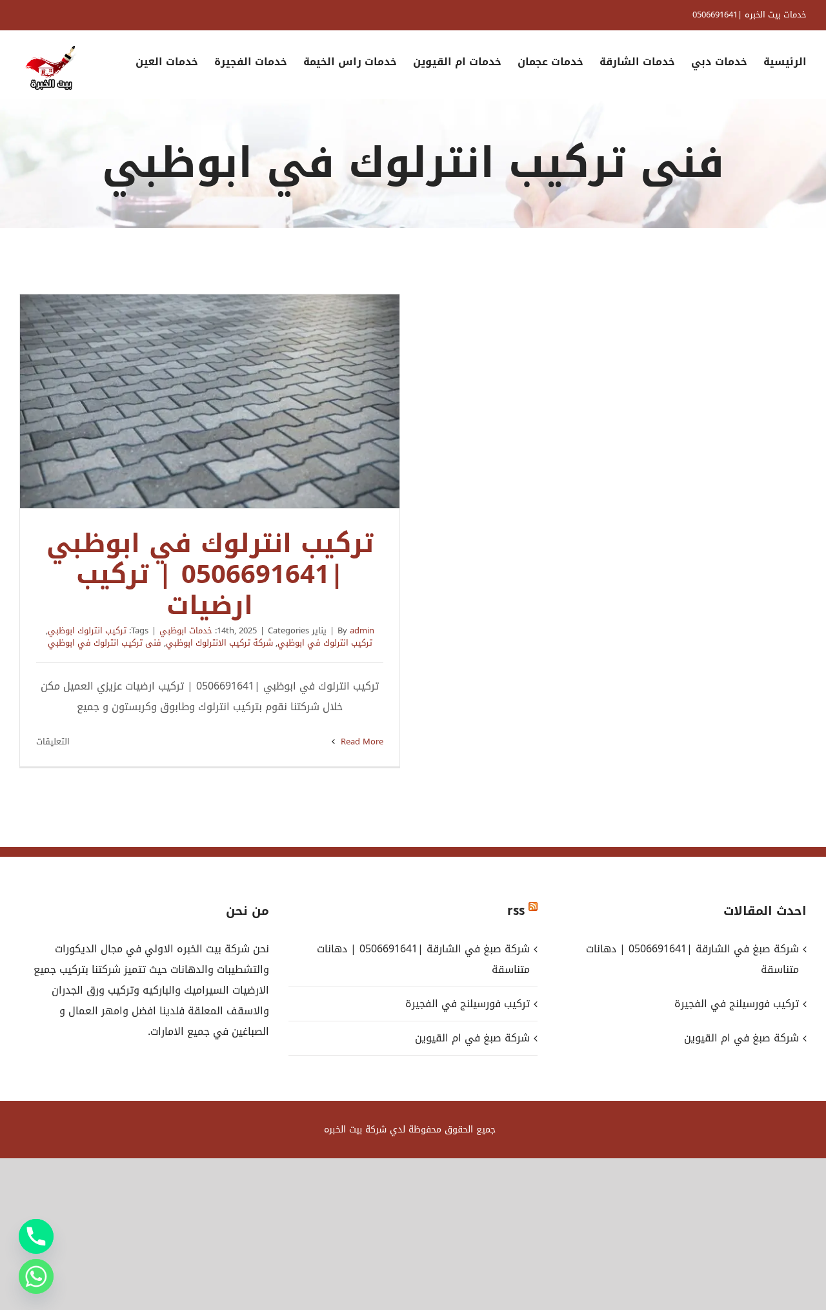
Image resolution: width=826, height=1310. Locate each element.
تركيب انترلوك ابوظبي (87, 630)
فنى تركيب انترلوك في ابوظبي (104, 643)
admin (362, 630)
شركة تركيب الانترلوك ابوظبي (219, 643)
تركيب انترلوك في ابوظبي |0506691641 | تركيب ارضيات (209, 401)
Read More (360, 741)
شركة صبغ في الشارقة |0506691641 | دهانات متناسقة (423, 959)
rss (516, 911)
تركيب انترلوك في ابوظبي (324, 643)
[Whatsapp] (36, 1276)
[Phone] (36, 1236)
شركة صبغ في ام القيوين (472, 1038)
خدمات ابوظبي (185, 630)
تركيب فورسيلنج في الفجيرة (467, 1004)
